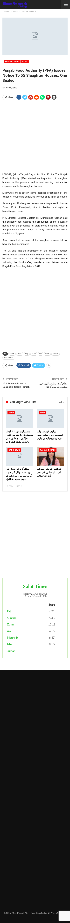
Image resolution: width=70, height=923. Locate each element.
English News (12, 61)
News (25, 61)
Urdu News (14, 450)
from (47, 354)
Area (19, 354)
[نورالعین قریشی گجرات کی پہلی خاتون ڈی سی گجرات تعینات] (50, 456)
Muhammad (8, 358)
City (26, 354)
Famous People (47, 450)
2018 (12, 354)
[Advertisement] (35, 138)
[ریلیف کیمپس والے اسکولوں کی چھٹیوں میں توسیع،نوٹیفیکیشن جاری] (50, 418)
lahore (55, 354)
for (40, 354)
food (34, 354)
